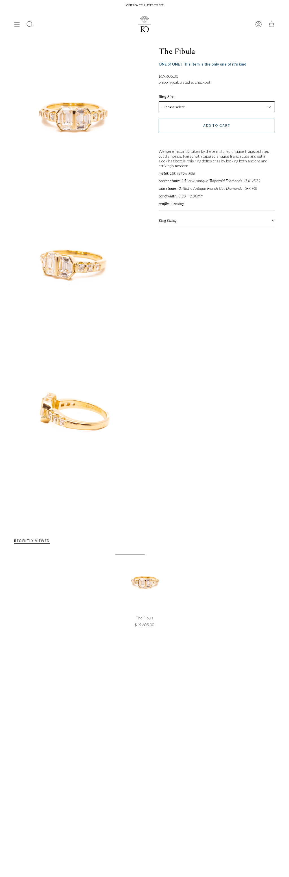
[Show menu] (17, 24)
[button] (217, 220)
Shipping (165, 82)
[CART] (271, 24)
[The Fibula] (144, 583)
